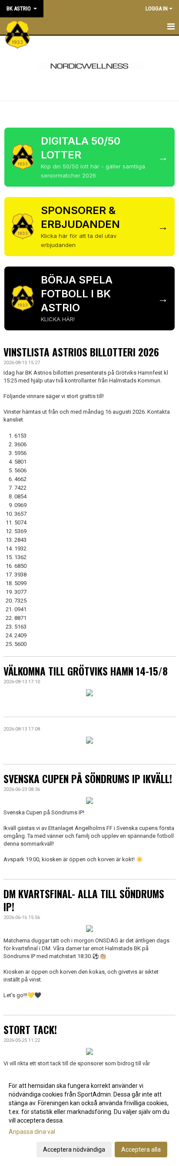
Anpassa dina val (32, 1131)
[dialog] (89, 1117)
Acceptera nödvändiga (74, 1149)
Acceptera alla (141, 1149)
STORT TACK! (30, 1029)
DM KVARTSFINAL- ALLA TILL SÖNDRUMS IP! (83, 900)
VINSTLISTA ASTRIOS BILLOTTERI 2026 (81, 352)
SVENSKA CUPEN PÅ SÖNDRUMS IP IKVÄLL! (87, 778)
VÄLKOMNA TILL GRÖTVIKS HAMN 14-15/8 (85, 671)
